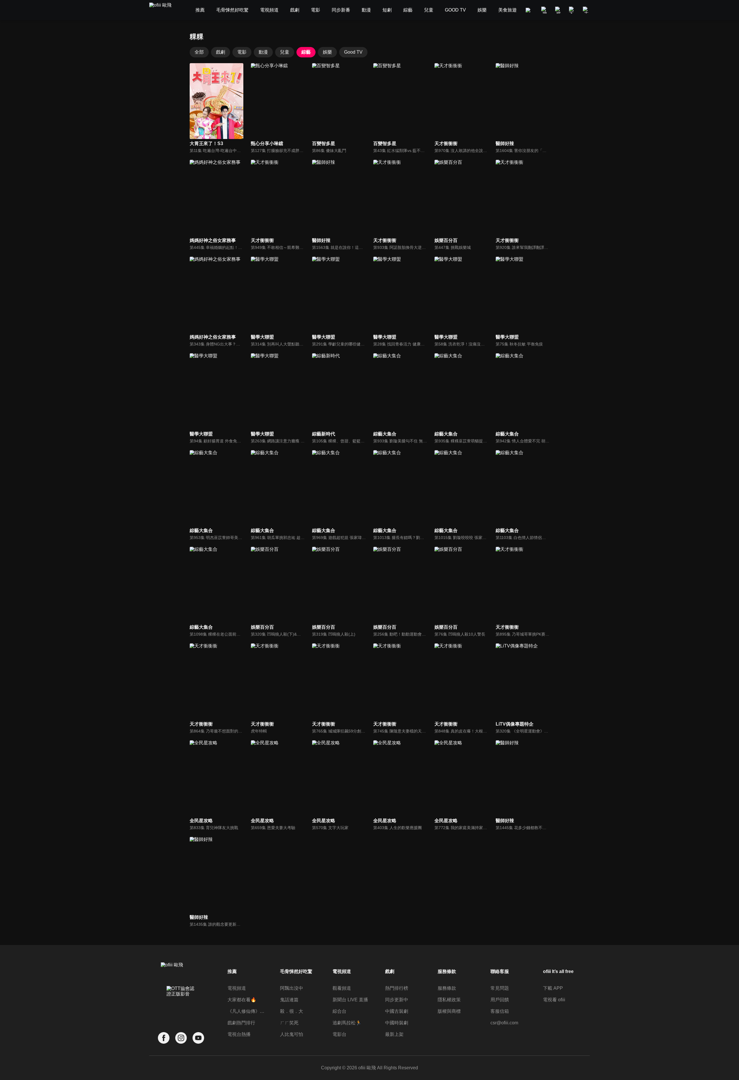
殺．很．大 (291, 1011)
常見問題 (499, 988)
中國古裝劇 (396, 1011)
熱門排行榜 (396, 988)
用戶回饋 (499, 999)
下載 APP (553, 988)
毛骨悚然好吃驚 (296, 971)
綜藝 (306, 52)
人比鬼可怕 (291, 1034)
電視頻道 (236, 988)
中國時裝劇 (396, 1022)
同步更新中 (396, 999)
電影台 (339, 1034)
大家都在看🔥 (241, 999)
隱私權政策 (449, 999)
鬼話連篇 (289, 999)
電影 (242, 52)
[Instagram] (181, 1038)
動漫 (263, 52)
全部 (199, 52)
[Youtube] (198, 1038)
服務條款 (447, 988)
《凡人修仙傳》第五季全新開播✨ (246, 1011)
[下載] (572, 10)
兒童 (284, 52)
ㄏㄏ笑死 (289, 1022)
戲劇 (220, 52)
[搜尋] (544, 10)
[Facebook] (163, 1038)
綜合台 (339, 1011)
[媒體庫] (558, 10)
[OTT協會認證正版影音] (181, 1004)
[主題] (586, 10)
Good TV (353, 52)
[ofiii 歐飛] (163, 10)
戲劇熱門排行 (241, 1022)
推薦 (232, 971)
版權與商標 (449, 1011)
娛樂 (327, 52)
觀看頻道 (342, 988)
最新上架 (394, 1034)
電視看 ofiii (554, 999)
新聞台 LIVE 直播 (350, 999)
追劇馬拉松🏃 (347, 1022)
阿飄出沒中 (291, 988)
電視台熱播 (239, 1034)
